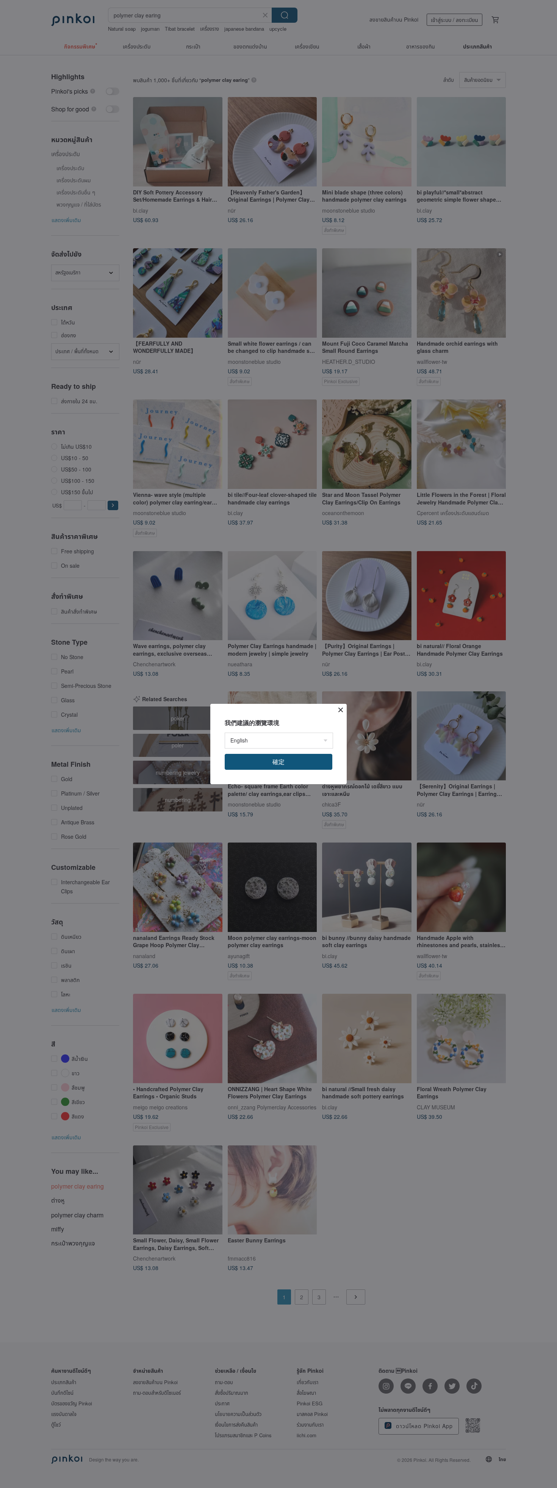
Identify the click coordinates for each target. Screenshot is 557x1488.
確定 (278, 761)
